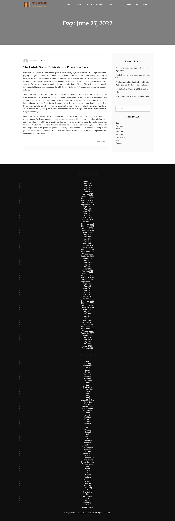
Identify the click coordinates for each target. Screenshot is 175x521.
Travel (87, 505)
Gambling (87, 423)
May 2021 (87, 316)
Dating (87, 396)
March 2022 (87, 295)
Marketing (112, 4)
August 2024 (87, 232)
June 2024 (87, 237)
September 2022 (87, 282)
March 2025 (87, 217)
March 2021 (87, 320)
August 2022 (87, 284)
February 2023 (87, 271)
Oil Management (87, 458)
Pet (87, 466)
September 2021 (87, 307)
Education (100, 4)
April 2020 (87, 344)
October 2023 (87, 254)
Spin (87, 498)
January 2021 (87, 324)
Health (89, 4)
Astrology (87, 363)
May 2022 (87, 290)
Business (79, 4)
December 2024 (87, 224)
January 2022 (87, 299)
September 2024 (87, 230)
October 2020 (87, 331)
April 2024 (87, 241)
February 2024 (87, 245)
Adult (88, 361)
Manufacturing (87, 447)
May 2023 (87, 265)
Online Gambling (87, 462)
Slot (87, 490)
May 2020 (87, 342)
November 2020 (87, 329)
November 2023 (87, 252)
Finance (87, 419)
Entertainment (125, 4)
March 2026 (87, 192)
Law (136, 4)
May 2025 (87, 213)
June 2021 (87, 314)
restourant (87, 479)
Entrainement (87, 408)
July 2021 (87, 312)
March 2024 (87, 243)
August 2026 (87, 181)
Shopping (87, 485)
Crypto (87, 393)
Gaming (87, 430)
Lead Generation (87, 441)
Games (87, 428)
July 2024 (87, 235)
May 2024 (87, 239)
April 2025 (87, 215)
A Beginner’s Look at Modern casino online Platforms (132, 97)
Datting (87, 398)
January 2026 (87, 196)
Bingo (87, 372)
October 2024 (87, 228)
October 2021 (87, 305)
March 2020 (87, 346)
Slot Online (87, 492)
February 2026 (87, 194)
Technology (87, 503)
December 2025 (87, 198)
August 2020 (87, 335)
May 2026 (87, 187)
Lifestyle (87, 443)
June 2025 (87, 211)
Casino (69, 4)
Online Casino (87, 460)
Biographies (87, 374)
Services (87, 483)
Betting (87, 370)
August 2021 (87, 309)
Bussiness (87, 381)
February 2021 (87, 322)
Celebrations (87, 387)
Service (87, 481)
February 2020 (87, 348)
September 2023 (87, 256)
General (87, 432)
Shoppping (87, 488)
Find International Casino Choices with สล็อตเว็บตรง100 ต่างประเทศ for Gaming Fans (132, 83)
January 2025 (87, 222)
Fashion (87, 417)
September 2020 (87, 333)
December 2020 (87, 327)
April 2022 (87, 292)
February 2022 (87, 297)
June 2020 (87, 339)
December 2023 (87, 250)
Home (87, 436)
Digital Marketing (87, 400)
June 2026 (87, 185)
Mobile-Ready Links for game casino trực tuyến (132, 76)
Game (87, 426)
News (87, 456)
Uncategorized (87, 507)
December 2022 (87, 275)
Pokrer (87, 471)
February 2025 (87, 220)
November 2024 (87, 226)
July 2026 (87, 183)
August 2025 (87, 207)
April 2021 (87, 318)
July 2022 (87, 286)
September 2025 (87, 205)
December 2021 (87, 301)
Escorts (88, 415)
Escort (87, 413)
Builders (87, 376)
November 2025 (87, 200)
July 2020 (87, 337)
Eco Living (87, 402)
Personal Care (87, 464)
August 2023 (87, 258)
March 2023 (87, 269)
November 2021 (87, 303)
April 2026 (87, 190)
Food (88, 421)
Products (87, 477)
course (87, 391)
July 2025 (87, 209)
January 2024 (87, 247)
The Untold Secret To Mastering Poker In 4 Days (55, 67)
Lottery (87, 445)
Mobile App (87, 453)
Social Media (87, 496)
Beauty (87, 368)
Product (145, 4)
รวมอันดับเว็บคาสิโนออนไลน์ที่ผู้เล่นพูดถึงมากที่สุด (132, 90)
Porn (87, 473)
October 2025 (87, 202)
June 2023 (87, 262)
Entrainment (87, 411)
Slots (88, 494)
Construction (87, 389)
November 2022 (87, 277)
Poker (87, 468)
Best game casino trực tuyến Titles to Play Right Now (131, 69)
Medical (88, 451)
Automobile (87, 366)
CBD (87, 385)
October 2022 (87, 280)
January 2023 (87, 273)
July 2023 (87, 260)
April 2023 (87, 267)
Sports (87, 500)
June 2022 (87, 288)
